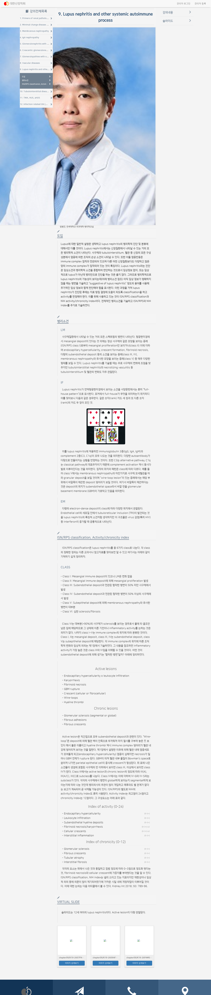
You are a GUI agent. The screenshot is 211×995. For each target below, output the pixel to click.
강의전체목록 (38, 11)
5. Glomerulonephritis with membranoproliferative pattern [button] (49, 44)
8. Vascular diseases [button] (30, 63)
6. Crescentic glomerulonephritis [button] (36, 50)
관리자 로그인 (183, 3)
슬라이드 (168, 21)
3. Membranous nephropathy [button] (34, 31)
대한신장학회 (17, 3)
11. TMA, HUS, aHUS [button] (30, 98)
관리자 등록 (200, 3)
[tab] (36, 18)
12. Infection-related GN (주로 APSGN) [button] (39, 104)
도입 (23, 77)
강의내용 (168, 12)
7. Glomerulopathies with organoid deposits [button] (41, 56)
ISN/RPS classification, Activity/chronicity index (35, 84)
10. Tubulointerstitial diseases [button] (35, 91)
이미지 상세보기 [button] (72, 963)
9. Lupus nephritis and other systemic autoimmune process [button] (49, 69)
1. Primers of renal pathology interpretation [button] (42, 18)
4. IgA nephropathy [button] (29, 37)
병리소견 (25, 80)
